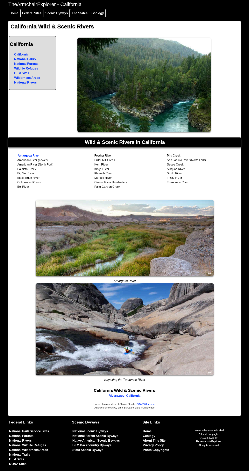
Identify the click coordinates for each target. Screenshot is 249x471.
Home (14, 13)
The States (80, 13)
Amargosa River (29, 155)
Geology (97, 13)
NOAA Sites (17, 464)
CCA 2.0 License (146, 404)
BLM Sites (21, 73)
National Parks (25, 59)
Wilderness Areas (27, 77)
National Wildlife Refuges (27, 445)
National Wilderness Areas (28, 450)
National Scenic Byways (90, 431)
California (21, 54)
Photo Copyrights (156, 450)
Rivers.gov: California (124, 395)
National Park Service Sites (29, 431)
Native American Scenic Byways (96, 440)
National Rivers (25, 82)
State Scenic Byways (87, 450)
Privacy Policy (153, 445)
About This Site (154, 440)
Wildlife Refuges (26, 68)
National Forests (26, 63)
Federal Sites (31, 13)
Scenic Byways (56, 13)
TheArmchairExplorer (209, 441)
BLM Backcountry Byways (91, 445)
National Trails (19, 454)
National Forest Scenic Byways (95, 436)
